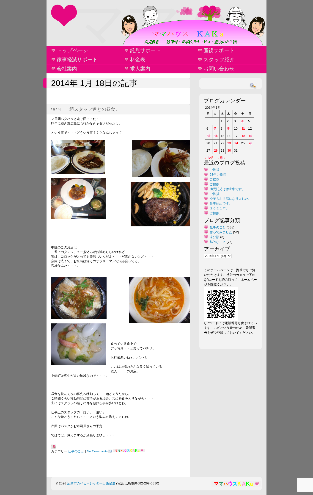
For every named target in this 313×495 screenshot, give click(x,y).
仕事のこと (76, 451)
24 (236, 143)
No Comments (97, 451)
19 (250, 136)
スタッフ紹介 (219, 59)
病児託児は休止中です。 (227, 189)
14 (216, 136)
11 (243, 128)
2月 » (221, 158)
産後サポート (218, 50)
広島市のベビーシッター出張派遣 (91, 483)
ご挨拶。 (216, 194)
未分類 (214, 237)
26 (250, 143)
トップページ (72, 50)
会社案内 (67, 69)
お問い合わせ (219, 69)
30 (229, 150)
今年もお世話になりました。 (230, 198)
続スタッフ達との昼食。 (94, 109)
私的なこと (218, 242)
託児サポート (145, 50)
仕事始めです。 (221, 203)
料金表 (137, 59)
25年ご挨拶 (218, 174)
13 (209, 136)
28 (216, 150)
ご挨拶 (214, 170)
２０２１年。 (219, 208)
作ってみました (221, 232)
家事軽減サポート (77, 59)
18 (243, 136)
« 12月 (209, 158)
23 (229, 143)
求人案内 (140, 69)
